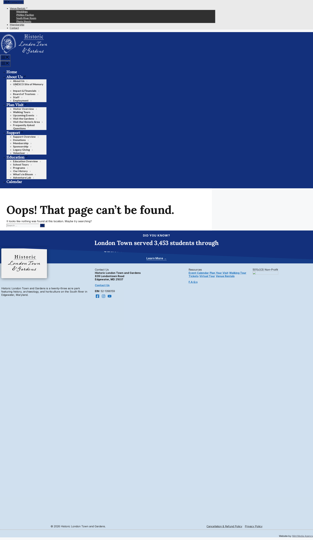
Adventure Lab (22, 177)
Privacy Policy (253, 526)
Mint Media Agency (302, 536)
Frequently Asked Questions (24, 126)
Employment (21, 100)
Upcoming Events (23, 115)
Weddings (22, 11)
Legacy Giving (21, 149)
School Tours (21, 164)
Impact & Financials (24, 90)
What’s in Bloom (23, 174)
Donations (19, 139)
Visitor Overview (23, 108)
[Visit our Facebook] (97, 296)
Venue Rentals (17, 8)
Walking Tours (21, 112)
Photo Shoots (23, 21)
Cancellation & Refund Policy (224, 526)
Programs (19, 167)
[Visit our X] (109, 296)
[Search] (42, 225)
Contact (14, 27)
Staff (16, 97)
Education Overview (25, 161)
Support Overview (24, 136)
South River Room (26, 18)
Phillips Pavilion (25, 14)
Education (15, 157)
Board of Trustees (24, 93)
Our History (20, 171)
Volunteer (19, 152)
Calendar (14, 181)
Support (13, 132)
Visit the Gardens (23, 118)
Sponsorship (20, 146)
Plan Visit (15, 104)
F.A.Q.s (193, 282)
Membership (17, 24)
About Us (15, 76)
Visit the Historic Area (26, 121)
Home (12, 71)
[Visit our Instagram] (103, 296)
